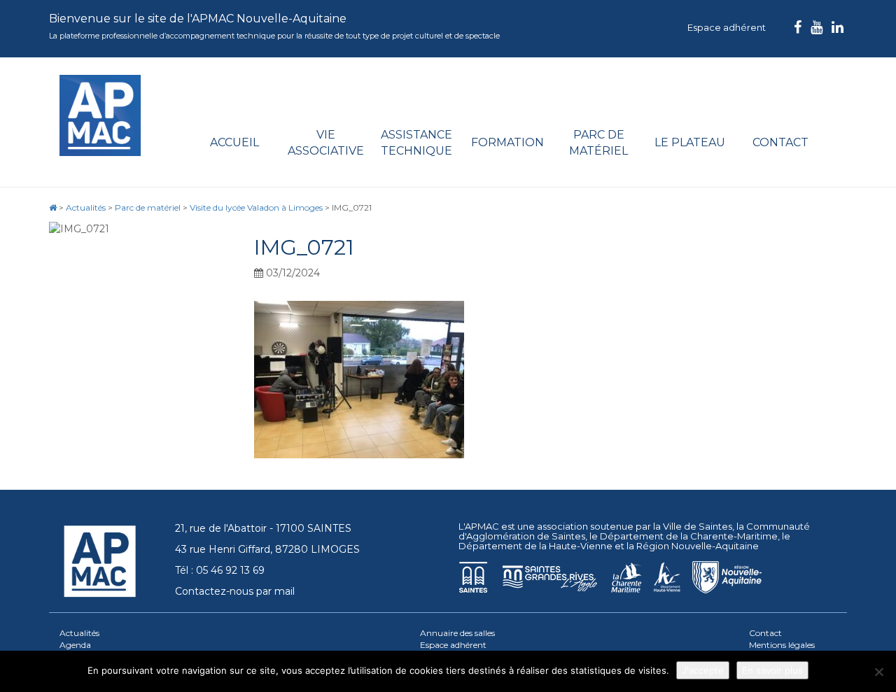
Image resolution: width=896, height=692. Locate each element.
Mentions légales (782, 645)
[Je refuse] (879, 672)
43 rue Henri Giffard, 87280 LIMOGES (267, 549)
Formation (507, 142)
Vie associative (326, 142)
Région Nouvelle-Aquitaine (697, 545)
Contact (780, 142)
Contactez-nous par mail (235, 591)
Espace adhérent (726, 27)
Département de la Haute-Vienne (535, 545)
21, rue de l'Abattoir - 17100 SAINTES (263, 528)
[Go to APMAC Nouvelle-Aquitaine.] (53, 207)
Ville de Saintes (697, 526)
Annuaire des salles (457, 633)
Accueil (234, 142)
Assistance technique (416, 142)
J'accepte (703, 670)
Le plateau (689, 142)
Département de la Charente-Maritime (689, 536)
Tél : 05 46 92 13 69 (220, 570)
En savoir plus (772, 670)
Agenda (75, 645)
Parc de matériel (598, 142)
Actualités (79, 633)
